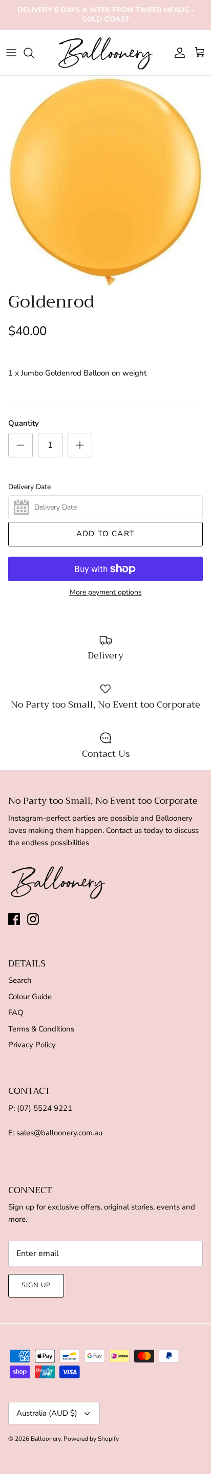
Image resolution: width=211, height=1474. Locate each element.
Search (20, 980)
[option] (105, 181)
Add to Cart (105, 534)
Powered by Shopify (91, 1439)
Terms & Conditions (41, 1029)
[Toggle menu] (11, 52)
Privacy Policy (32, 1045)
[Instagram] (33, 919)
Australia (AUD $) (46, 1413)
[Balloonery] (106, 53)
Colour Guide (30, 997)
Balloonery (45, 1439)
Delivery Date (29, 487)
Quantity (23, 423)
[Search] (34, 52)
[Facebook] (14, 919)
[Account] (177, 52)
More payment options (106, 592)
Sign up (36, 1285)
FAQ (16, 1012)
